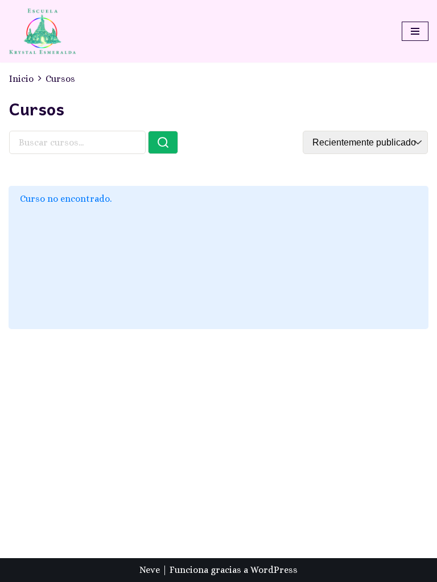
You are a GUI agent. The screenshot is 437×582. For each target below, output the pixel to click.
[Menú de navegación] (415, 31)
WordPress (274, 569)
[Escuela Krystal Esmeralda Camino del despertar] (43, 31)
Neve (149, 569)
